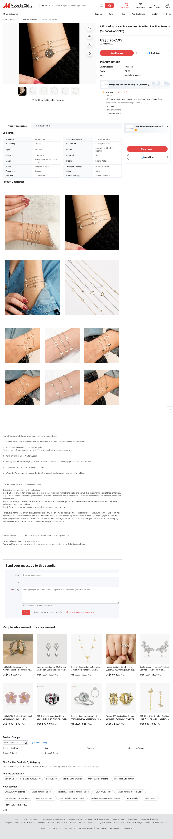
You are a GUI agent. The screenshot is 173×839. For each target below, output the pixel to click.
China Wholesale (75, 819)
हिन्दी (122, 822)
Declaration (114, 828)
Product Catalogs (40, 742)
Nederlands (91, 822)
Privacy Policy (127, 828)
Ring (46, 748)
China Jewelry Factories (15, 791)
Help (123, 14)
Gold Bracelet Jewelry (45, 798)
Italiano (73, 822)
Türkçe (139, 822)
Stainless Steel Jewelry (12, 748)
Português (41, 822)
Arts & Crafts (14, 19)
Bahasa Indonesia (161, 822)
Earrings (90, 748)
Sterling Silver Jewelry (49, 19)
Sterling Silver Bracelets (73, 778)
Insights (155, 819)
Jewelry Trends (150, 798)
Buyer (111, 14)
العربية (101, 822)
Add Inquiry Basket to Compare (49, 100)
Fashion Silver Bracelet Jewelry (18, 798)
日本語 (116, 822)
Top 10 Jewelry (132, 798)
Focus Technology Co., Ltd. (69, 828)
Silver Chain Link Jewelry (124, 778)
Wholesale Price (90, 819)
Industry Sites (104, 819)
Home (5, 19)
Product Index (133, 819)
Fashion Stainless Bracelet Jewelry (105, 798)
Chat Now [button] (155, 53)
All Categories (12, 14)
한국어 (108, 822)
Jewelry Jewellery (103, 791)
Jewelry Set (9, 778)
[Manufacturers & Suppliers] (17, 5)
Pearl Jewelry (51, 778)
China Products (33, 819)
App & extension (138, 14)
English (23, 822)
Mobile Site (145, 819)
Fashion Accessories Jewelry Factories (74, 791)
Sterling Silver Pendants (98, 778)
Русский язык (62, 822)
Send (26, 612)
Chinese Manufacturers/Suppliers (54, 819)
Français (51, 822)
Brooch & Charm (51, 753)
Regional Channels (118, 819)
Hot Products (20, 819)
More (5, 809)
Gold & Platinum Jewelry (30, 778)
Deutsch (82, 822)
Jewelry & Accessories (30, 19)
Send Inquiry (117, 53)
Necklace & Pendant (136, 748)
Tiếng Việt (148, 822)
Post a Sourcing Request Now (80, 612)
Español (32, 822)
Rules (168, 14)
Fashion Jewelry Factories (41, 791)
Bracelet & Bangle (10, 753)
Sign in (167, 7)
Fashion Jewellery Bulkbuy (16, 804)
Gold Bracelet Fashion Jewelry (72, 798)
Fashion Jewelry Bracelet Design (130, 791)
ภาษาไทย (130, 822)
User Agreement (101, 828)
